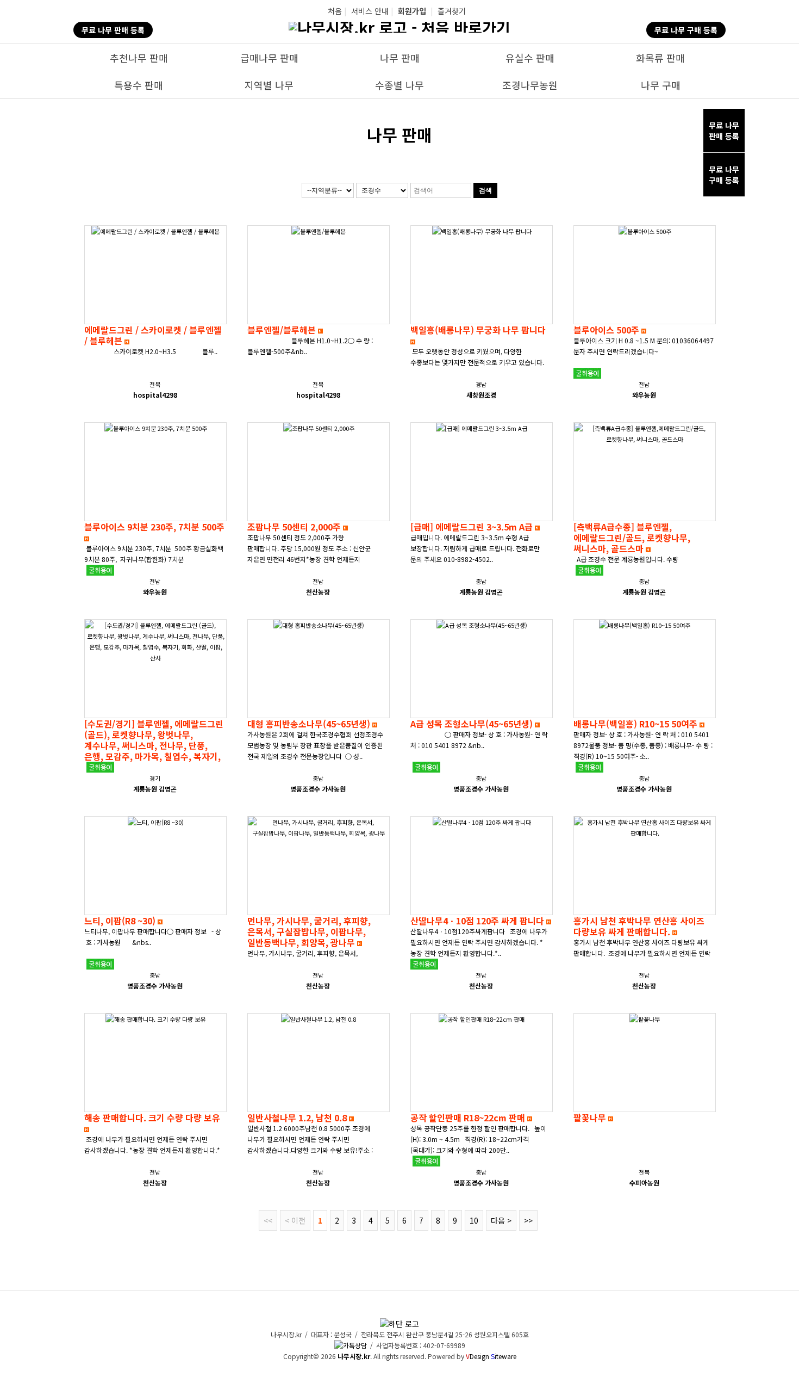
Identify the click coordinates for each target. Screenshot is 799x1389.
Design (477, 1356)
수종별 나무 (399, 85)
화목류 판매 (660, 58)
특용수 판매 (138, 85)
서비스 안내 (370, 10)
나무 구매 (661, 85)
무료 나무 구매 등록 (685, 29)
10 (474, 1220)
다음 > (501, 1220)
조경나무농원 (530, 85)
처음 (335, 10)
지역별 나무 (269, 85)
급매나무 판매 (269, 58)
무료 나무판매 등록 (724, 130)
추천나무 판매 (139, 58)
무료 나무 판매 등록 (113, 29)
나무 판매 (400, 58)
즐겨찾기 (452, 10)
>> (528, 1220)
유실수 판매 (529, 58)
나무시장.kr (354, 1356)
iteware (503, 1356)
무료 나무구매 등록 (724, 175)
